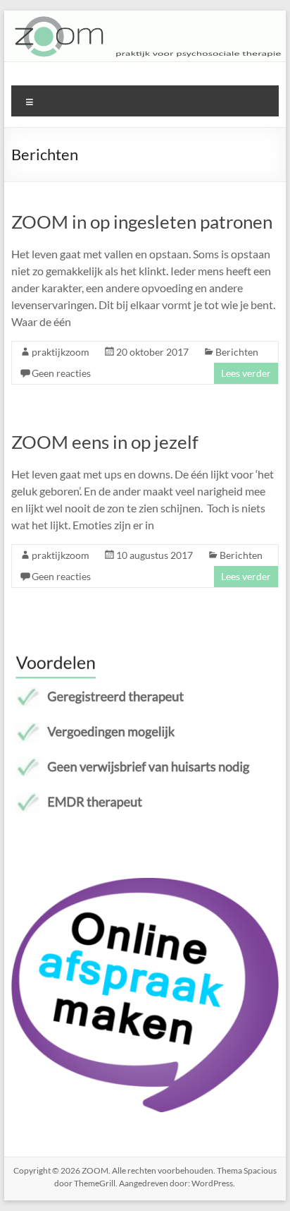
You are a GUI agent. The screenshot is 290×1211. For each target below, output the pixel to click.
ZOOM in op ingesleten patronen (141, 221)
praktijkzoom (60, 352)
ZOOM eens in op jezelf (104, 441)
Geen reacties (61, 373)
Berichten (236, 352)
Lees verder (246, 373)
